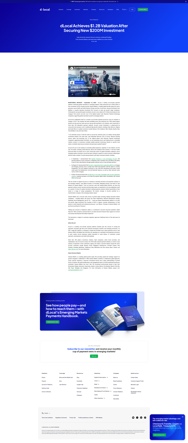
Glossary (79, 391)
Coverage (69, 9)
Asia (60, 381)
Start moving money (159, 435)
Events (115, 384)
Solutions (61, 9)
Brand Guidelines (117, 381)
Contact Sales (143, 9)
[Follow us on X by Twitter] (137, 418)
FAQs (117, 9)
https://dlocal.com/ (73, 249)
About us (115, 377)
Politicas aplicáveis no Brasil (85, 417)
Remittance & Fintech (100, 387)
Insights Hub (80, 384)
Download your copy (52, 322)
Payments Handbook (82, 388)
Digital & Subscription (100, 377)
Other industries (98, 398)
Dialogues (79, 395)
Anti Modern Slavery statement (136, 392)
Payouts (44, 381)
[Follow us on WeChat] (133, 418)
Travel (96, 381)
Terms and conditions (47, 417)
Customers (77, 9)
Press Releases (94, 19)
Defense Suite (45, 388)
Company (93, 9)
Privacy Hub (72, 417)
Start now (94, 356)
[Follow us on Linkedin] (141, 418)
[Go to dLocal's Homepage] (45, 9)
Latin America (62, 384)
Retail (95, 384)
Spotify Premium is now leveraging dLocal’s (104, 159)
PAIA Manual (99, 417)
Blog (78, 377)
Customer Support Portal (137, 381)
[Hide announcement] (185, 1)
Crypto (96, 394)
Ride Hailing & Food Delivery (101, 391)
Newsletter (116, 399)
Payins (43, 377)
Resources (101, 9)
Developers (110, 9)
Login (132, 9)
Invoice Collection (46, 391)
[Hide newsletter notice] (183, 417)
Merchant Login (135, 384)
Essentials (79, 381)
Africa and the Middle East (66, 377)
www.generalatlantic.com (75, 270)
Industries (85, 9)
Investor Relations (118, 391)
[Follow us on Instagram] (145, 418)
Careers (133, 388)
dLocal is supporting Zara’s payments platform (101, 165)
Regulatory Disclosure (61, 417)
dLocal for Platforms (47, 384)
